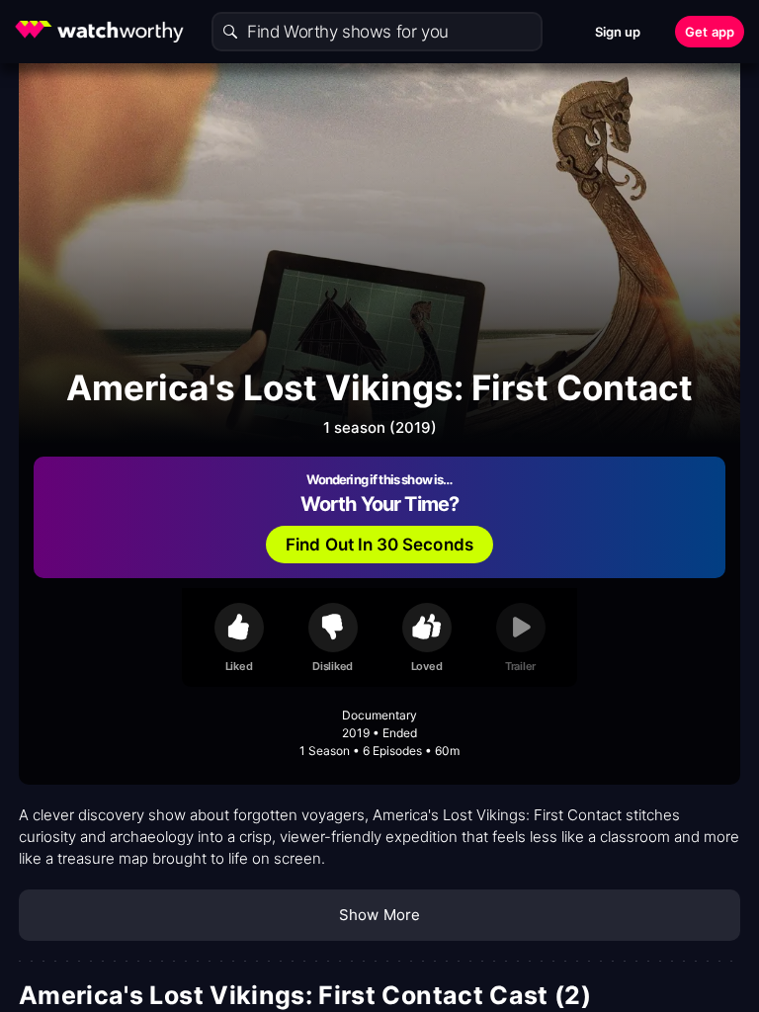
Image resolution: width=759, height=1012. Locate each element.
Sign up (618, 32)
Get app (709, 32)
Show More (379, 914)
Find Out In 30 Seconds (379, 544)
